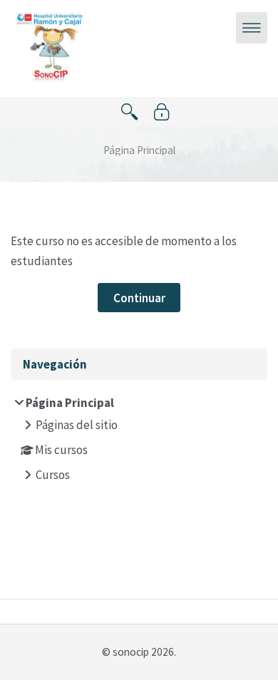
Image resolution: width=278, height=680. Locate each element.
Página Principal (139, 150)
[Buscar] (129, 112)
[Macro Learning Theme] (50, 47)
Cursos (53, 475)
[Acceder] (162, 112)
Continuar (139, 298)
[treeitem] (139, 440)
